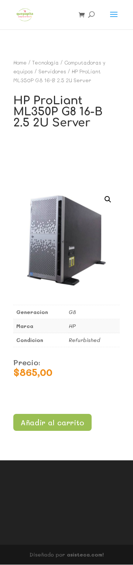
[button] (108, 199)
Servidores (52, 71)
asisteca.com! (85, 554)
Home (20, 62)
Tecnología (45, 62)
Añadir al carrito (52, 422)
